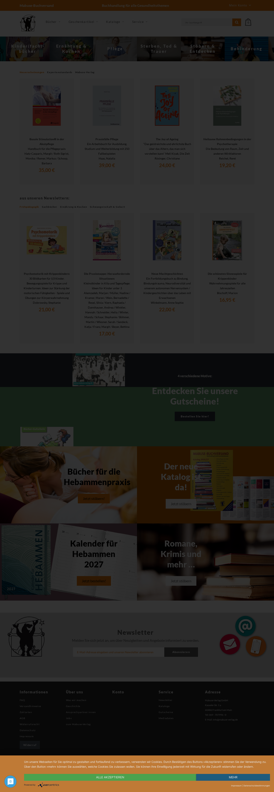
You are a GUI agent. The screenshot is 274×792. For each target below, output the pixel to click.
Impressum (236, 785)
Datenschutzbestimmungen (257, 785)
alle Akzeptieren (110, 777)
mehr (233, 777)
